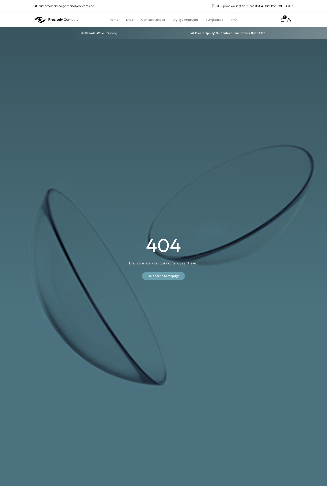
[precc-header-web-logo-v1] (56, 18)
